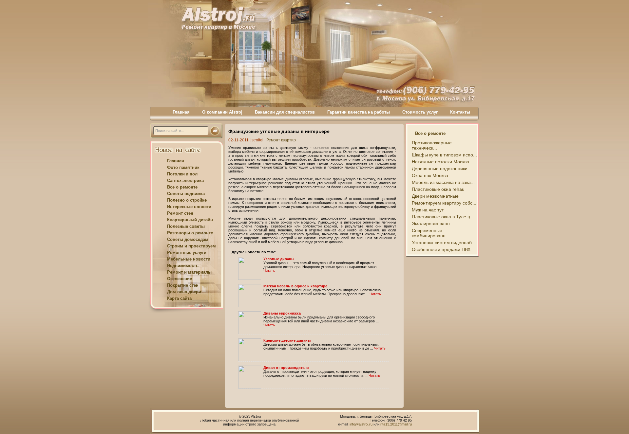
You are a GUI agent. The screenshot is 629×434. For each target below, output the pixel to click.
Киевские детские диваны (287, 340)
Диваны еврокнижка (282, 313)
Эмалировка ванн (431, 223)
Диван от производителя (286, 368)
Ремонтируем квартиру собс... (444, 203)
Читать (269, 271)
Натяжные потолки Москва (440, 161)
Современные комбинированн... (430, 233)
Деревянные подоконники (439, 168)
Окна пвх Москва (430, 175)
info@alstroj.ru (361, 424)
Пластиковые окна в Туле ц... (443, 216)
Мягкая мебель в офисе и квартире (295, 286)
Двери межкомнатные (435, 196)
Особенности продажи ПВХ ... (444, 249)
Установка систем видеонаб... (444, 242)
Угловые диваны (278, 259)
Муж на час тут (428, 209)
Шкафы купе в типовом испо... (444, 154)
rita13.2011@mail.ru (396, 424)
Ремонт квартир (281, 140)
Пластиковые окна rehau (438, 189)
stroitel (257, 140)
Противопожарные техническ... (432, 145)
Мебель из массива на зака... (443, 182)
